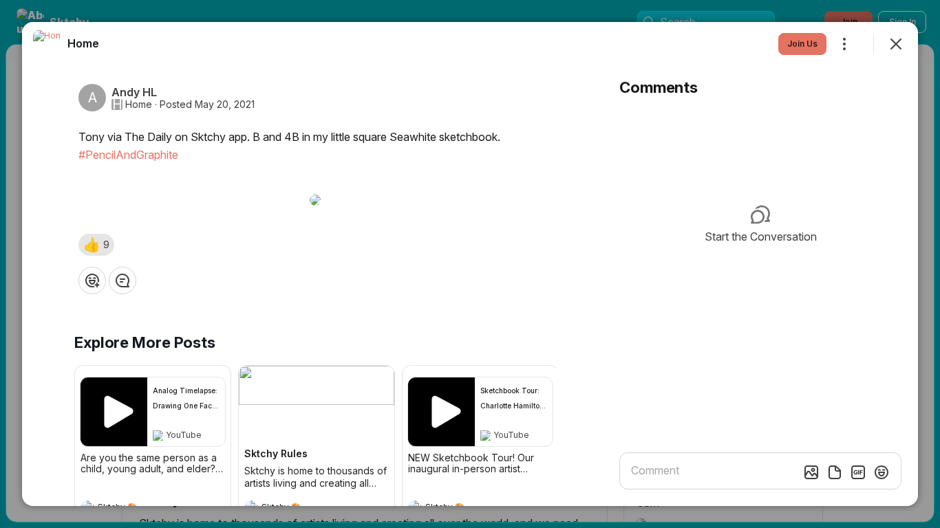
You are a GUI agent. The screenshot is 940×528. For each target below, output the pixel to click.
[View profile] (47, 44)
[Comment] (122, 280)
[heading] (83, 43)
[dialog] (470, 264)
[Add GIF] (858, 472)
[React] (92, 280)
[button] (96, 245)
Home (138, 104)
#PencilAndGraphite (128, 155)
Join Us (802, 43)
